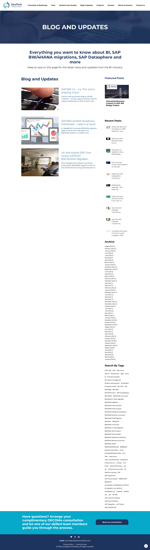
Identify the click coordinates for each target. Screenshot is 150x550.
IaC (106, 469)
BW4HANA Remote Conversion (115, 440)
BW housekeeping (123, 393)
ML (125, 469)
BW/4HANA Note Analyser (113, 405)
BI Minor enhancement (112, 383)
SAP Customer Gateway (112, 498)
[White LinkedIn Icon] (79, 537)
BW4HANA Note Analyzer (113, 434)
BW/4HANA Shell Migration (113, 418)
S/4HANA (119, 491)
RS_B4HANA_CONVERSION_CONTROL (117, 485)
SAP (110, 495)
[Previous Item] (108, 91)
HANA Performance (116, 466)
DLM (123, 453)
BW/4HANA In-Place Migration (114, 399)
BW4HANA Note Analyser (113, 431)
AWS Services (115, 374)
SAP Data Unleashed (111, 501)
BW (126, 386)
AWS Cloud (120, 370)
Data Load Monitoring (112, 460)
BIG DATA (120, 386)
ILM (125, 466)
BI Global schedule (113, 377)
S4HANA (126, 491)
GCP (124, 463)
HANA (106, 466)
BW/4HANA (108, 396)
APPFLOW (108, 370)
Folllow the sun (110, 463)
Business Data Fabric (111, 450)
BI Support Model (110, 386)
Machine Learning (110, 472)
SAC (106, 495)
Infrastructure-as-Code (115, 469)
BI (105, 377)
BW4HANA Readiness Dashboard (115, 437)
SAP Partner (120, 504)
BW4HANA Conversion (112, 425)
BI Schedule (125, 383)
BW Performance (110, 393)
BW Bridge (108, 390)
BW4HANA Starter (110, 444)
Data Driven (113, 456)
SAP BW (114, 495)
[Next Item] (125, 91)
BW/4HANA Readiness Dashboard (115, 412)
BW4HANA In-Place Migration (114, 428)
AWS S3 (107, 374)
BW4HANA (115, 421)
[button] (37, 5)
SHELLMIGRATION (110, 507)
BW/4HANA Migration (111, 402)
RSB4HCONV (123, 479)
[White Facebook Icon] (75, 537)
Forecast (119, 463)
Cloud (121, 450)
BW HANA (116, 390)
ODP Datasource (110, 476)
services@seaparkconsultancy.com (75, 540)
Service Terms (81, 544)
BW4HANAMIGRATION (112, 447)
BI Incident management (113, 380)
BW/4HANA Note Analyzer (113, 409)
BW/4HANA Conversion (120, 396)
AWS (113, 370)
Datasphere (124, 460)
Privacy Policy (68, 544)
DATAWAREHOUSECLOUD (113, 453)
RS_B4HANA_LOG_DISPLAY (113, 488)
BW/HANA (108, 421)
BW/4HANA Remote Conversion (115, 415)
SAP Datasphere (110, 504)
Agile (122, 374)
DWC (106, 456)
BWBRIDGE (123, 447)
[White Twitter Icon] (71, 537)
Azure (127, 374)
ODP (118, 472)
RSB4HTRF (108, 482)
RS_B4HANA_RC (110, 491)
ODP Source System (111, 479)
